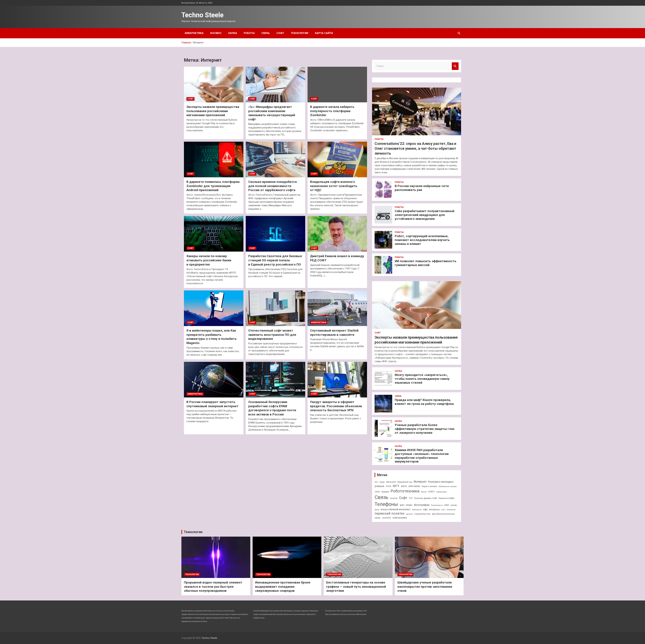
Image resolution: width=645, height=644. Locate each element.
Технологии (299, 33)
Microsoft (391, 482)
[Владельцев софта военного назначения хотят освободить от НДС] (337, 159)
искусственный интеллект (396, 509)
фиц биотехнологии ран (443, 514)
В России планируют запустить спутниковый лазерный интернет (212, 404)
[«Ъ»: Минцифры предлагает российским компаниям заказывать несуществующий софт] (275, 85)
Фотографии (421, 505)
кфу (425, 509)
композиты (417, 510)
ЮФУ (446, 505)
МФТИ (404, 486)
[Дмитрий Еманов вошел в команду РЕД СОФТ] (337, 234)
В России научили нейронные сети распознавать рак (422, 188)
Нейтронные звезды (448, 486)
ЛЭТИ (388, 486)
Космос (216, 33)
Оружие (385, 491)
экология (386, 518)
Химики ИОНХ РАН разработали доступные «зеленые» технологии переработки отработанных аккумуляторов (422, 455)
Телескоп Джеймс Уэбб (425, 498)
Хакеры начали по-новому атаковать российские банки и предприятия (208, 260)
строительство (422, 513)
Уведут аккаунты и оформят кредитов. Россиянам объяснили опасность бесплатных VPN (336, 406)
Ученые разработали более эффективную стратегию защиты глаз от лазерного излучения (424, 429)
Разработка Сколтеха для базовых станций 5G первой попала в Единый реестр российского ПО (275, 260)
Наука (232, 33)
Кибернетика (194, 33)
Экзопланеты (437, 505)
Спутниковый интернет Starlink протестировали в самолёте (334, 333)
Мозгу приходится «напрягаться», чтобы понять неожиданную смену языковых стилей (422, 379)
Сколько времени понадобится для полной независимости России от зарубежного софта (272, 186)
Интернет (420, 481)
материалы (434, 509)
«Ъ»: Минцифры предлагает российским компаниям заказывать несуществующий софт (271, 113)
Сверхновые (441, 492)
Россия (424, 492)
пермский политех (389, 513)
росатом (409, 514)
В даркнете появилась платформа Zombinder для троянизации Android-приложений (213, 186)
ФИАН (409, 505)
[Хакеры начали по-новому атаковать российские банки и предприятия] (214, 234)
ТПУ (411, 498)
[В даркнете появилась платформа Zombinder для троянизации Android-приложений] (214, 159)
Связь (265, 33)
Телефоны (386, 504)
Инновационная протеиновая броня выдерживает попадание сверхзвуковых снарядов (282, 586)
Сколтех (394, 498)
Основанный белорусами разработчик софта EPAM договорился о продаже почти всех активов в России (272, 408)
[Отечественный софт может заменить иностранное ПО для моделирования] (275, 308)
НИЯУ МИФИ (414, 486)
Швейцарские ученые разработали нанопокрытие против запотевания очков (424, 586)
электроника (399, 517)
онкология (451, 510)
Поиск (455, 66)
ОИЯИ (377, 492)
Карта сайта (324, 33)
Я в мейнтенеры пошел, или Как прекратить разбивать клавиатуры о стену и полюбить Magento (211, 337)
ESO (376, 482)
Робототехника (405, 491)
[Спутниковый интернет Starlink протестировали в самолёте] (337, 308)
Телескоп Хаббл (446, 498)
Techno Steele (202, 15)
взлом (454, 505)
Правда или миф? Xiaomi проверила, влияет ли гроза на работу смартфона (424, 402)
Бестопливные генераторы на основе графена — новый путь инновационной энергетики (356, 586)
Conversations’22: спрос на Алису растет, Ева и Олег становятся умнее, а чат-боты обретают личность (415, 148)
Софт (280, 33)
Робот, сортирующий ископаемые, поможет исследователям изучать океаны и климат (422, 240)
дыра (377, 510)
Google (382, 482)
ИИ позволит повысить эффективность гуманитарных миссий (425, 263)
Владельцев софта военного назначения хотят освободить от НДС (333, 186)
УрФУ (402, 505)
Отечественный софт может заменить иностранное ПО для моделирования (272, 335)
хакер (377, 517)
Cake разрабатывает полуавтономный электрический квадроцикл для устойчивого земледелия (424, 215)
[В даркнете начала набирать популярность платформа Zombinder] (337, 85)
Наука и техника (429, 486)
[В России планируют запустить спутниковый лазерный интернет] (214, 380)
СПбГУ (431, 491)
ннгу (443, 510)
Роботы (249, 33)
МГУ (396, 486)
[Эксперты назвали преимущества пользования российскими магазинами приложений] (214, 85)
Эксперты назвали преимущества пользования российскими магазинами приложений (212, 111)
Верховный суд (404, 482)
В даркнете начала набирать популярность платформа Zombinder (332, 111)
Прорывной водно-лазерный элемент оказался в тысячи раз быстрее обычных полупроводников (213, 586)
